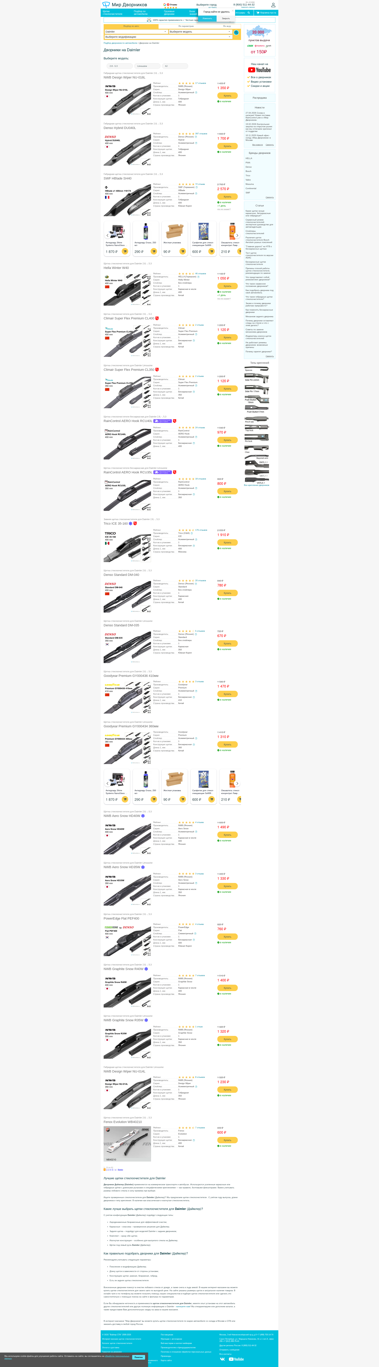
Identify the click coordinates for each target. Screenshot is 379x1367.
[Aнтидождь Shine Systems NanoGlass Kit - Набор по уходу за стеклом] (117, 231)
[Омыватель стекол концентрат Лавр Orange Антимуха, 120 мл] (232, 231)
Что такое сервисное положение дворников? (257, 285)
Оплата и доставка (110, 1347)
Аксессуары (238, 12)
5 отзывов (200, 631)
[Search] (236, 32)
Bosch (248, 171)
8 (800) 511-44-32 (244, 4)
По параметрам (186, 26)
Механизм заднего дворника (259, 316)
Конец (120, 1170)
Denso (249, 167)
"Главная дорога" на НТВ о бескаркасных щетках (259, 247)
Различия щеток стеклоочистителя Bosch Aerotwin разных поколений (259, 239)
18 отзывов (200, 479)
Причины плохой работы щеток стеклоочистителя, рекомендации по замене (258, 270)
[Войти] (273, 5)
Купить (227, 95)
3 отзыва (199, 681)
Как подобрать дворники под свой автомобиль (259, 291)
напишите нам (183, 1306)
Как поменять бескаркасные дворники (259, 311)
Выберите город (206, 4)
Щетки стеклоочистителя (112, 12)
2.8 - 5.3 (114, 66)
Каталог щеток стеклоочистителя (117, 1343)
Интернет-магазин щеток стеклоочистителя (121, 1339)
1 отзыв (199, 1026)
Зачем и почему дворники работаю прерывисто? (258, 304)
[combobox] (136, 31)
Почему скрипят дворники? (259, 351)
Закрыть (226, 18)
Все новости (257, 145)
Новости (260, 107)
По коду (227, 26)
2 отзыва (199, 325)
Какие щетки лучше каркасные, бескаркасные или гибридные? (258, 213)
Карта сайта (166, 1360)
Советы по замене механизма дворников (256, 330)
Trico (248, 175)
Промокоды (166, 1356)
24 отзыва (200, 427)
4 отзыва (199, 822)
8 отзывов (200, 1077)
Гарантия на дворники (112, 1352)
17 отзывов (200, 83)
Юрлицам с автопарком (171, 1339)
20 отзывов (200, 580)
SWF (248, 192)
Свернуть (270, 145)
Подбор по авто (131, 26)
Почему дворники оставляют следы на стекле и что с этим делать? (259, 322)
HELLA (249, 158)
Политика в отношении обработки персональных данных (186, 1352)
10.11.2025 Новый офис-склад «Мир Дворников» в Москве (258, 137)
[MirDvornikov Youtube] (259, 75)
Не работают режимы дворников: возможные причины (257, 344)
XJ (166, 66)
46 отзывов (200, 273)
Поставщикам (167, 1335)
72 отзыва (200, 184)
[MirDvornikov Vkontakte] (222, 1361)
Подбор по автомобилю (141, 12)
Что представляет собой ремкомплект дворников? (258, 278)
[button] (107, 235)
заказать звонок (248, 7)
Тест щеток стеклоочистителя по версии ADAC (259, 255)
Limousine (142, 66)
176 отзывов (201, 530)
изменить (213, 7)
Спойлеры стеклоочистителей (255, 232)
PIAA (248, 162)
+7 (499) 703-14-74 (265, 1335)
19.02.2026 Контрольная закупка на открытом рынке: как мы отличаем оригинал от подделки (259, 127)
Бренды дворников (259, 153)
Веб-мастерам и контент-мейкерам (176, 1343)
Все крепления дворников (256, 485)
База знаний (193, 12)
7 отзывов (200, 975)
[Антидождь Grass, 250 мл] (145, 231)
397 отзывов (201, 133)
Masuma (250, 184)
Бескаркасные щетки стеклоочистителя (256, 263)
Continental (251, 188)
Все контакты (225, 1354)
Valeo (248, 180)
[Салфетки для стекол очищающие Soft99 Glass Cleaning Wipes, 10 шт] (203, 231)
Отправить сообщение (229, 1350)
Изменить (207, 18)
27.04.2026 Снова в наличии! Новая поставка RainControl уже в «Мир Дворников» (258, 116)
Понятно (139, 1357)
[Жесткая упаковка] (174, 231)
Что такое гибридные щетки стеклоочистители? (259, 298)
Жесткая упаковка (172, 242)
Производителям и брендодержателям (178, 1347)
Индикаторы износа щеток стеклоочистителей (258, 337)
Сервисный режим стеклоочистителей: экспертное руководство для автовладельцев (259, 223)
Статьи (260, 205)
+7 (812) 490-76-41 (231, 1341)
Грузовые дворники (169, 12)
